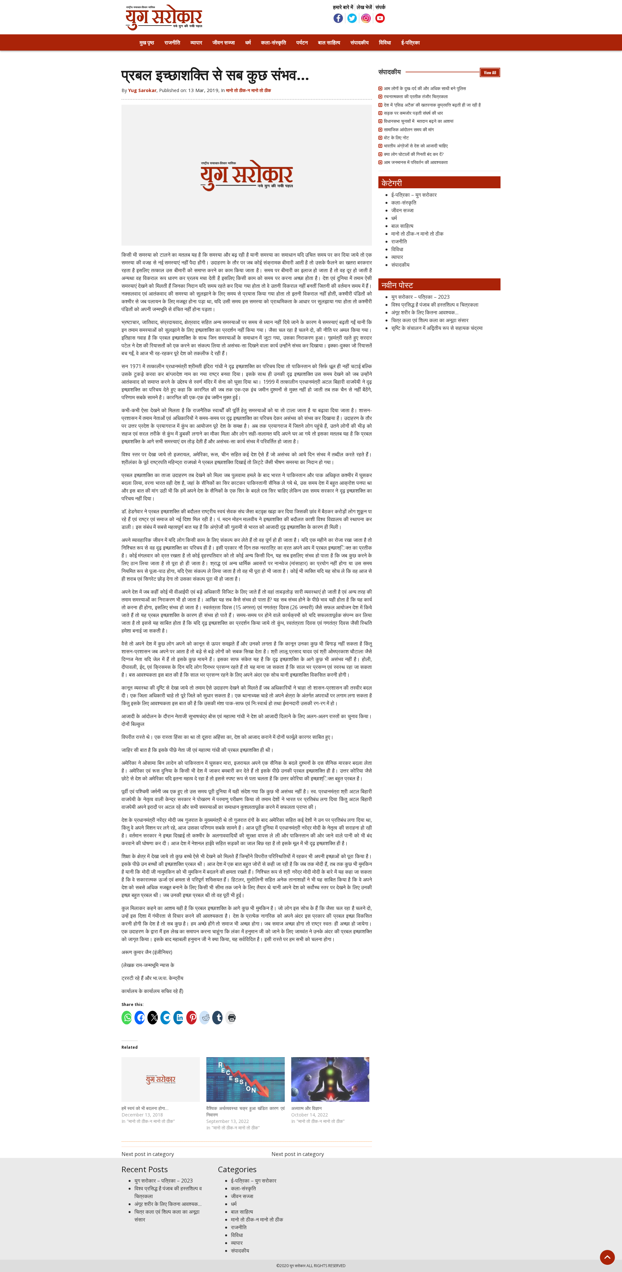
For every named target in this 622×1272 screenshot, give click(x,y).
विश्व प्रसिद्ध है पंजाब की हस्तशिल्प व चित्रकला (434, 304)
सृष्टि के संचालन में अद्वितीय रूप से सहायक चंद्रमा (437, 328)
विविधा (385, 42)
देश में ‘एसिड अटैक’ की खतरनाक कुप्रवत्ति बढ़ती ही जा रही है (432, 105)
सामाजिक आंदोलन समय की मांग (409, 129)
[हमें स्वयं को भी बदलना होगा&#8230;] (160, 1079)
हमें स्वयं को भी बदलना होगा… (144, 1108)
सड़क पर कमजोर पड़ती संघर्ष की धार (413, 113)
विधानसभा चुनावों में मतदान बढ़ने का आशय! (419, 121)
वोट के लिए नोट (396, 137)
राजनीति (172, 42)
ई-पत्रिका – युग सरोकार (414, 194)
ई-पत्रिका (410, 42)
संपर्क (380, 7)
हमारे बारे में (343, 7)
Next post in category (147, 1154)
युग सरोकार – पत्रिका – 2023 (420, 296)
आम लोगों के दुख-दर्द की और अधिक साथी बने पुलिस (425, 88)
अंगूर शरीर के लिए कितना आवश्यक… (424, 312)
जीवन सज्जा (224, 42)
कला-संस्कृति (273, 42)
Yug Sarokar (142, 90)
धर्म (248, 42)
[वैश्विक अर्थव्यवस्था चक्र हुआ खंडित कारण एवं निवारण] (245, 1079)
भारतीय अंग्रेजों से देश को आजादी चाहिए (416, 146)
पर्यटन (302, 42)
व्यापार (196, 42)
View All (490, 72)
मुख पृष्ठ (147, 42)
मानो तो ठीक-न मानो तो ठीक (248, 90)
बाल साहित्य (329, 42)
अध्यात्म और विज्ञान (306, 1108)
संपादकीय (360, 42)
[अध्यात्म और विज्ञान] (330, 1079)
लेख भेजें (364, 7)
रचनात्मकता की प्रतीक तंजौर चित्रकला (416, 96)
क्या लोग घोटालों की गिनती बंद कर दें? (413, 154)
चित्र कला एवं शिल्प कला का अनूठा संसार (429, 320)
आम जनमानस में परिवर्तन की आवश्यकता (416, 162)
